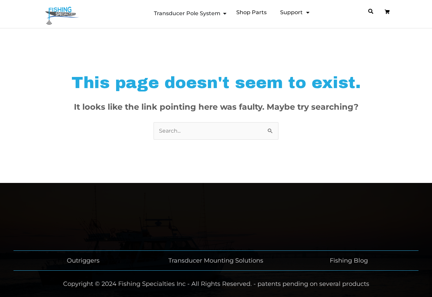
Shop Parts (251, 12)
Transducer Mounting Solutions (215, 260)
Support (291, 12)
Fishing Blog (349, 260)
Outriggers (83, 260)
